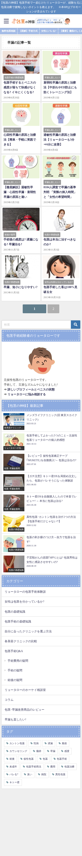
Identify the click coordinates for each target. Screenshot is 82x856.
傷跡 (38, 751)
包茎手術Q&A (14, 651)
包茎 (45, 758)
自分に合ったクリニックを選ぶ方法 (28, 631)
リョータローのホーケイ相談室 (25, 690)
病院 (43, 774)
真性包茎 (60, 774)
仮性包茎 (29, 758)
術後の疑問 (15, 680)
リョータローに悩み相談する (27, 394)
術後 (12, 758)
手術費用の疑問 (18, 660)
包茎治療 (69, 766)
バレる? (13, 774)
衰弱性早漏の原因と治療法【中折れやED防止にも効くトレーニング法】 (60, 87)
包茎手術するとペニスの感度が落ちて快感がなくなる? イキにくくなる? (20, 87)
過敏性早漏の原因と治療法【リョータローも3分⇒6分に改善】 (60, 139)
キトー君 (14, 782)
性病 (36, 743)
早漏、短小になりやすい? (20, 287)
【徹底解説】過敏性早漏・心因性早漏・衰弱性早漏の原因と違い (20, 191)
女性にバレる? (48, 31)
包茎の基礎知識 (15, 611)
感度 (66, 751)
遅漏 (50, 743)
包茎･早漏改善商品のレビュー (24, 709)
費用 (52, 766)
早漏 (52, 751)
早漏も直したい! (15, 719)
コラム (9, 699)
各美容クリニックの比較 (21, 641)
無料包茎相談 (9, 31)
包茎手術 (62, 758)
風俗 (64, 743)
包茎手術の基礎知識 (18, 621)
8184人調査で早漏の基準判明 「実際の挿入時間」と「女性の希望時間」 (60, 191)
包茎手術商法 (33, 766)
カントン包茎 (17, 743)
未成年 (13, 766)
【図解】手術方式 (28, 31)
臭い (29, 774)
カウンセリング (18, 751)
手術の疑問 (15, 670)
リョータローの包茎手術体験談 (25, 591)
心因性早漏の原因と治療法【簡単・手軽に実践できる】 (20, 139)
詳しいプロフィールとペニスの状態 (31, 389)
